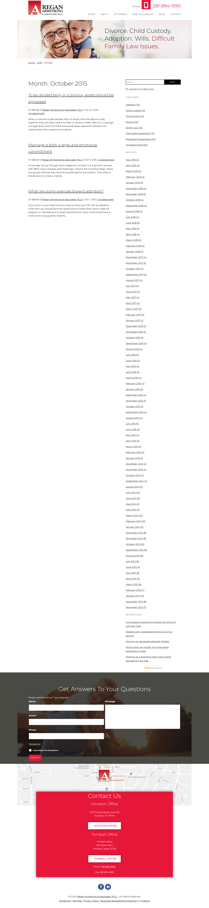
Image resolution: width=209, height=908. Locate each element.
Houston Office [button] (105, 825)
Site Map (77, 901)
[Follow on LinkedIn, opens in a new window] (108, 887)
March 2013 (132, 584)
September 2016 (134, 343)
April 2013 (131, 578)
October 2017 (133, 269)
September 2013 (134, 550)
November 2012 (134, 607)
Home (91, 14)
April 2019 (131, 165)
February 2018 (133, 246)
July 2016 (131, 355)
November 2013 (134, 538)
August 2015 (132, 418)
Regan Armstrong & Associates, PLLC (62, 110)
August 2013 (132, 556)
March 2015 (132, 446)
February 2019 (133, 177)
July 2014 (131, 492)
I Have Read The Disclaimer (46, 750)
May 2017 (131, 297)
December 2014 (134, 464)
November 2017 (134, 263)
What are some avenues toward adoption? (66, 191)
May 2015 (131, 435)
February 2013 (133, 590)
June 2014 (131, 498)
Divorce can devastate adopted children (147, 641)
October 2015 (133, 406)
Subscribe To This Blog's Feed (141, 89)
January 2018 (133, 251)
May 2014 (131, 504)
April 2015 (131, 441)
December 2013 (134, 533)
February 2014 (133, 521)
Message (110, 701)
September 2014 (135, 481)
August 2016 (132, 349)
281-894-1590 (167, 5)
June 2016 (131, 360)
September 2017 (134, 274)
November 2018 (134, 194)
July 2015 (130, 423)
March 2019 (132, 171)
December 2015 (134, 395)
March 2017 (132, 309)
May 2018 (131, 228)
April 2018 (131, 234)
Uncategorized (36, 113)
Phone (32, 730)
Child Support (133, 116)
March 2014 (132, 515)
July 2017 (131, 286)
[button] (206, 890)
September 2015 (134, 412)
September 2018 (134, 205)
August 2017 (132, 280)
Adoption (131, 104)
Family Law (132, 127)
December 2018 (134, 188)
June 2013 (131, 567)
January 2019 (133, 182)
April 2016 (131, 372)
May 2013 (131, 573)
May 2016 (131, 366)
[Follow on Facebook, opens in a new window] (101, 887)
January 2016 (133, 389)
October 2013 (133, 544)
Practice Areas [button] (142, 14)
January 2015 (133, 458)
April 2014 (131, 510)
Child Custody (133, 110)
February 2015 (133, 452)
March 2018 (132, 240)
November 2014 (134, 469)
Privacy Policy (91, 901)
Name (32, 701)
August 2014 (132, 487)
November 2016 (134, 332)
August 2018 (132, 211)
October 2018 (133, 200)
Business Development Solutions (119, 901)
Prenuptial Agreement (138, 133)
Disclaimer (35, 744)
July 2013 (131, 561)
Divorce (130, 122)
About (104, 14)
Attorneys (120, 14)
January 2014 (133, 527)
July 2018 (131, 217)
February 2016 (133, 383)
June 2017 (131, 292)
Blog (162, 14)
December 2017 (134, 257)
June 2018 (131, 223)
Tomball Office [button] (105, 858)
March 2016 (132, 378)
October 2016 (133, 337)
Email (33, 715)
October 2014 (133, 475)
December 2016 (134, 326)
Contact (176, 14)
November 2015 (134, 401)
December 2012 (134, 601)
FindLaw (145, 901)
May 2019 (131, 160)
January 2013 (133, 596)
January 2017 (133, 320)
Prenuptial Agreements (138, 139)
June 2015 (131, 429)
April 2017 (131, 303)
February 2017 (133, 315)
